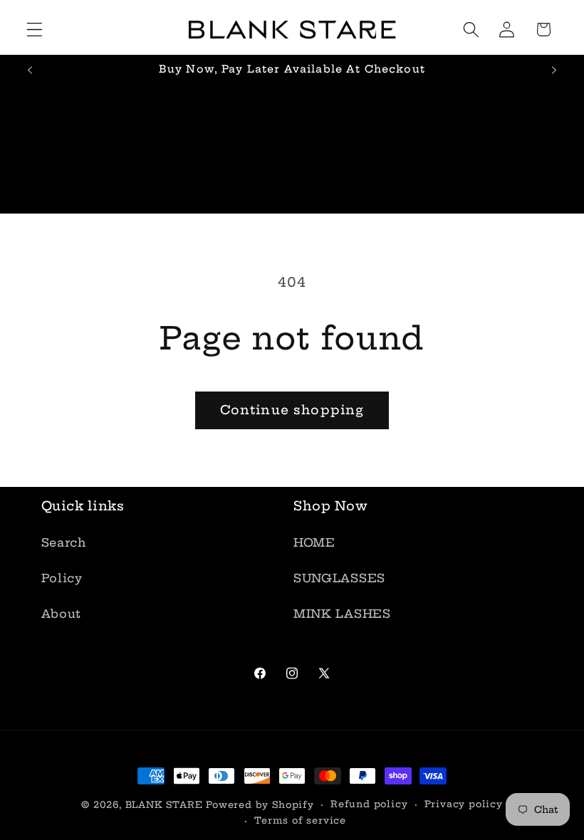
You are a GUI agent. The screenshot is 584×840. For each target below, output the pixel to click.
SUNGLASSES (339, 578)
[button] (34, 29)
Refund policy (368, 804)
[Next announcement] (554, 70)
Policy (62, 578)
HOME (314, 542)
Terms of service (300, 820)
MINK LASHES (342, 614)
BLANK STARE (164, 804)
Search (63, 542)
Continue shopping (292, 410)
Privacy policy (463, 804)
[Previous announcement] (30, 70)
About (61, 614)
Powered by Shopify (260, 804)
